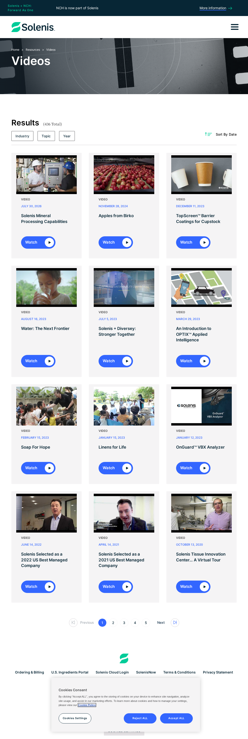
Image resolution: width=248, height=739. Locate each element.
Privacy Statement (218, 672)
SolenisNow (146, 672)
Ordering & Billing (29, 672)
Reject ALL (140, 718)
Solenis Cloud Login (112, 672)
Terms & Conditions (179, 672)
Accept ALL (176, 718)
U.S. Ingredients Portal (69, 672)
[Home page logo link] (124, 658)
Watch (32, 242)
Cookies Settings (75, 718)
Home (15, 49)
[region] (125, 705)
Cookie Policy (87, 705)
